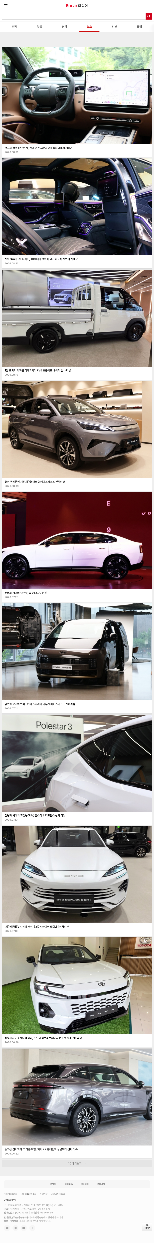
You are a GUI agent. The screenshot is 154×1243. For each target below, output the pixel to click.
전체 (14, 27)
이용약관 (44, 1193)
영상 (64, 27)
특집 (139, 27)
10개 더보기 (75, 1163)
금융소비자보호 (58, 1193)
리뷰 (114, 27)
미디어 (83, 6)
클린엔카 (85, 1184)
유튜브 (24, 1228)
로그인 (53, 1184)
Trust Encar (72, 5)
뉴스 (89, 27)
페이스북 (32, 1228)
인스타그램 (15, 1228)
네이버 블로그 (7, 1228)
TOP (147, 1226)
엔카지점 (69, 1184)
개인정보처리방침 (29, 1193)
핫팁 (39, 27)
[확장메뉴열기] (5, 5)
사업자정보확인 (11, 1193)
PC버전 (101, 1184)
